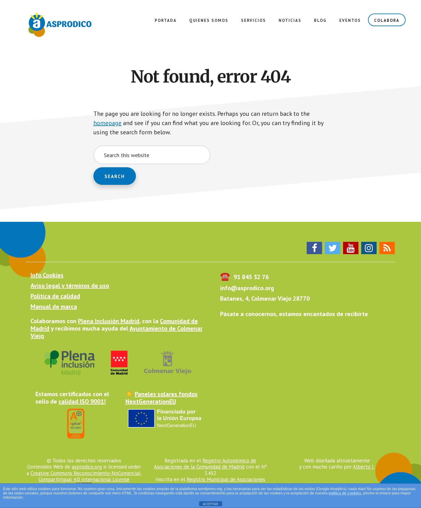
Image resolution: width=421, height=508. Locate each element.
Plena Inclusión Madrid (108, 321)
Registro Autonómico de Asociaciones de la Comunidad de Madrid (205, 463)
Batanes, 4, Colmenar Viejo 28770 (265, 299)
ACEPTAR (210, 504)
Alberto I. (363, 466)
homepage (107, 123)
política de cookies (345, 493)
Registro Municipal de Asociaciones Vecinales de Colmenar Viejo (213, 482)
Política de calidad (55, 296)
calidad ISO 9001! (82, 401)
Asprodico (61, 24)
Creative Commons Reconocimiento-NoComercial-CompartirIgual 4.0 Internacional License (86, 476)
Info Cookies (47, 275)
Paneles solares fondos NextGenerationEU (161, 397)
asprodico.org (87, 466)
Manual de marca (54, 307)
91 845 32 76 (244, 277)
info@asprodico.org (247, 288)
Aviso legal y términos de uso (70, 286)
